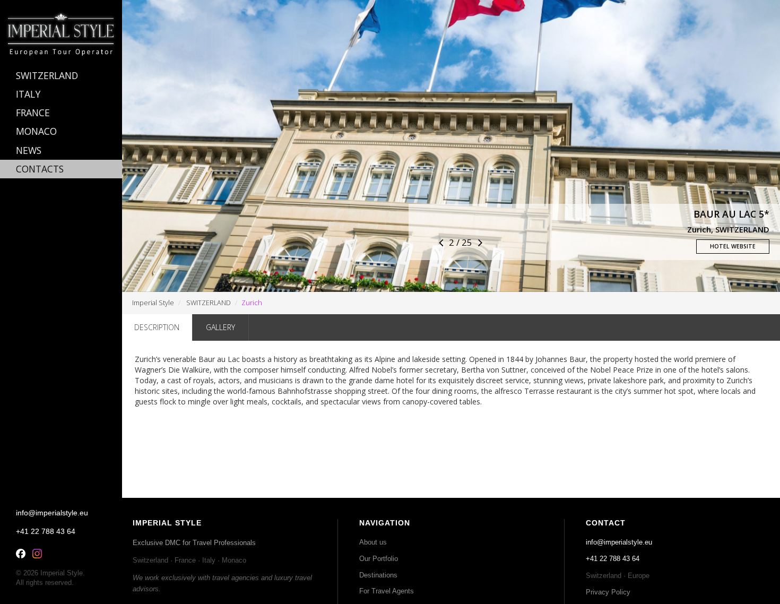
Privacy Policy (608, 592)
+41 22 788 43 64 (612, 559)
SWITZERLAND (208, 302)
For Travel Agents (386, 591)
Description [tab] (156, 327)
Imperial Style (153, 302)
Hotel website (733, 246)
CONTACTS (40, 168)
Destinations (378, 575)
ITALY (28, 94)
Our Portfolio (378, 559)
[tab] (61, 75)
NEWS (28, 150)
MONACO (36, 131)
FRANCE (33, 112)
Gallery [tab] (220, 327)
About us (373, 542)
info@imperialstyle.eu (619, 542)
